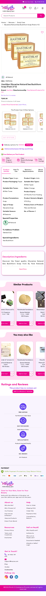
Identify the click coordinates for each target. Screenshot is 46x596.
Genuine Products (11, 518)
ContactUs (9, 569)
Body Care (21, 22)
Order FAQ (30, 511)
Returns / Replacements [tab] (28, 170)
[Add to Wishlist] (12, 323)
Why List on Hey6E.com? (30, 536)
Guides (7, 567)
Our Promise (9, 511)
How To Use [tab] (16, 170)
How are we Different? (9, 514)
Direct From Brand (11, 521)
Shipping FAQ (31, 508)
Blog (6, 564)
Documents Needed (33, 540)
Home (3, 22)
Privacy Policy (9, 530)
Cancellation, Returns (31, 517)
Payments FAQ (31, 513)
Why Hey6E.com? (32, 530)
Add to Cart (23, 323)
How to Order (31, 505)
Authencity (30, 533)
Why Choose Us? (10, 508)
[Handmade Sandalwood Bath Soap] (25, 299)
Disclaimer (8, 537)
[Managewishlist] (30, 8)
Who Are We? (9, 505)
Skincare (11, 22)
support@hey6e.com (11, 561)
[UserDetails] (36, 8)
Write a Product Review (23, 391)
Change (29, 145)
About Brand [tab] (40, 170)
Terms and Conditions (8, 534)
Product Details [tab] (6, 170)
